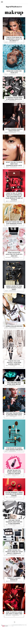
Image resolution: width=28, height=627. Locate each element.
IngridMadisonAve (12, 100)
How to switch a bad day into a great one (14, 612)
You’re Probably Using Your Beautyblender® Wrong (14, 494)
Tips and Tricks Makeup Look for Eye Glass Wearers (14, 521)
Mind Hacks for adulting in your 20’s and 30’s (14, 254)
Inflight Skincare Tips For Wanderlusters (14, 222)
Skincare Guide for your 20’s (14, 72)
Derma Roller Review (14, 326)
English (6, 625)
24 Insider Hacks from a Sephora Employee (14, 98)
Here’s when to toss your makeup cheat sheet (14, 287)
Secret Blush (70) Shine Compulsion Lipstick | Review (14, 472)
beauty (6, 100)
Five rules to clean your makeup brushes (14, 448)
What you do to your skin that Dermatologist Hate (14, 163)
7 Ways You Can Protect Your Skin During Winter (14, 362)
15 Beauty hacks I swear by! (14, 578)
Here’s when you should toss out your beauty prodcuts (14, 551)
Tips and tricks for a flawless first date (14, 413)
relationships (8, 257)
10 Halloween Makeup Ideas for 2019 (14, 130)
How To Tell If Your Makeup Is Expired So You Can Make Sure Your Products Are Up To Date (14, 197)
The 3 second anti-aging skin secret (14, 383)
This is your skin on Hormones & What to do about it (14, 39)
